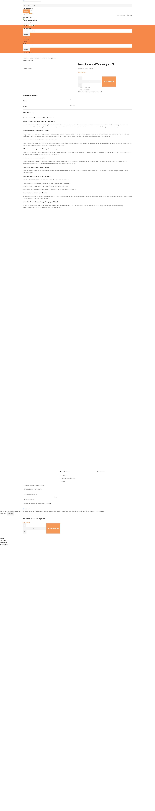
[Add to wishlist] (29, 536)
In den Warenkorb (109, 81)
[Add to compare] (25, 536)
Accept (10, 513)
